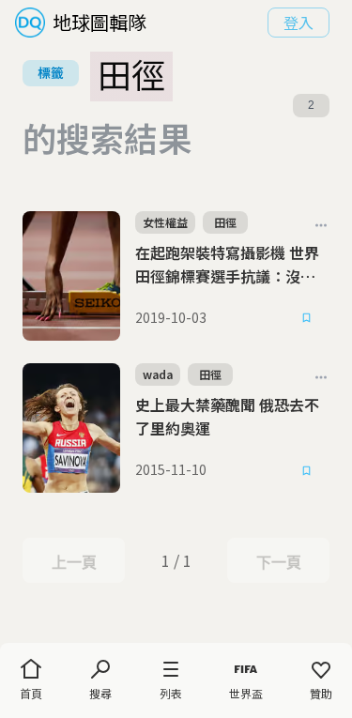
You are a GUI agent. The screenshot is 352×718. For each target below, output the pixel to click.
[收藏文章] (306, 318)
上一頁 (74, 562)
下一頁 (278, 562)
